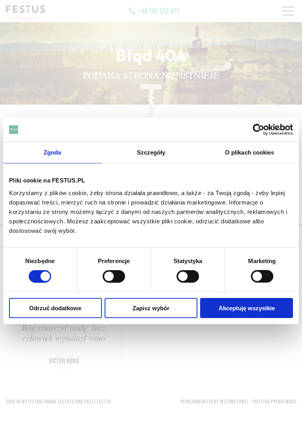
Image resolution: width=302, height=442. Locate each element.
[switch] (114, 276)
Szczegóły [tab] (151, 152)
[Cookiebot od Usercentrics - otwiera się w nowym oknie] (258, 130)
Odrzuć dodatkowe (55, 307)
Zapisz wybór (151, 307)
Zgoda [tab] (52, 152)
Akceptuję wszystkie (247, 307)
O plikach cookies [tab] (249, 152)
